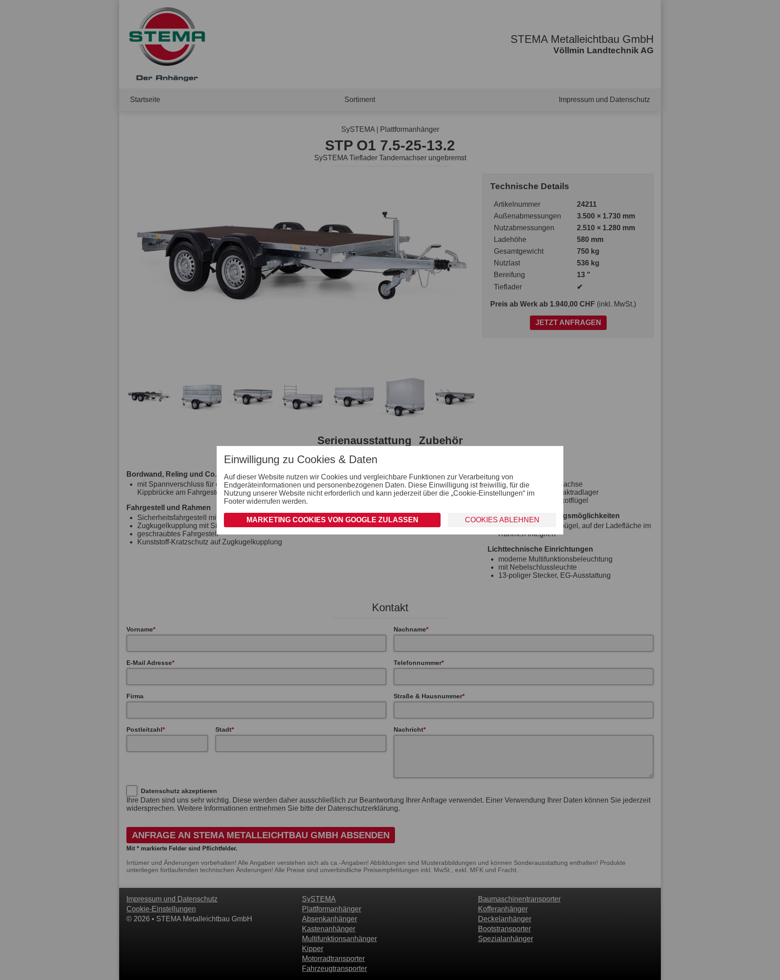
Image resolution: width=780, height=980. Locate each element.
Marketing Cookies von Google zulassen (332, 520)
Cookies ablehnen (502, 520)
